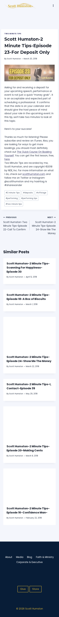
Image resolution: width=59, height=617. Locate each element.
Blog (29, 557)
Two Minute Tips (12, 34)
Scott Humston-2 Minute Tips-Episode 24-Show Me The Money (44, 225)
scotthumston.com (33, 174)
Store (35, 589)
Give (23, 589)
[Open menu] (53, 5)
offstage (41, 192)
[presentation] (29, 334)
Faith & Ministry (45, 557)
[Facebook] (42, 571)
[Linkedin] (53, 571)
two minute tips (14, 204)
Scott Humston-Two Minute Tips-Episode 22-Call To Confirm (15, 223)
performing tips (29, 198)
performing (12, 198)
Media (19, 557)
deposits (28, 192)
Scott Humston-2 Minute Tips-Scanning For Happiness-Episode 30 (28, 268)
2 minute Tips (13, 192)
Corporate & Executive (29, 562)
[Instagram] (48, 571)
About (8, 557)
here (7, 159)
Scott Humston (14, 58)
